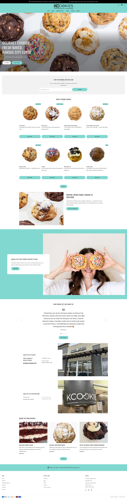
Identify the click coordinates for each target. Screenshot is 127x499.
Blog (45, 480)
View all (63, 186)
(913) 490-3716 (88, 480)
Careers (45, 485)
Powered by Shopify (114, 496)
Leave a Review (63, 337)
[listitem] (45, 1)
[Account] (118, 5)
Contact (78, 10)
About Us (46, 478)
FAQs (45, 483)
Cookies (52, 10)
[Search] (124, 5)
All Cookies (6, 62)
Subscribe (80, 89)
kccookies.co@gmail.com (29, 363)
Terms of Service (47, 487)
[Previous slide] (21, 320)
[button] (62, 333)
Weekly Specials (17, 62)
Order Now (76, 467)
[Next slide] (105, 320)
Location (72, 10)
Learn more (15, 268)
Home (48, 10)
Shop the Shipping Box (72, 208)
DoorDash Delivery (60, 10)
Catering (67, 10)
